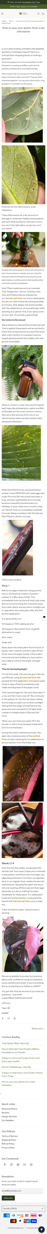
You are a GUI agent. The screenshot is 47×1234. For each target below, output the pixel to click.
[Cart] (43, 13)
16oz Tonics (21, 7)
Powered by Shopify (33, 1228)
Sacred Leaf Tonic (13, 298)
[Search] (38, 13)
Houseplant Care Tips (31, 2)
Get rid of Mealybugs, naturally (16, 1067)
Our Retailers (8, 1120)
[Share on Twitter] (8, 1018)
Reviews (5, 1112)
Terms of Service (10, 1136)
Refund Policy (8, 1143)
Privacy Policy (8, 1147)
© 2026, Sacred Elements (16, 1228)
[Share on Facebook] (2, 1018)
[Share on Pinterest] (14, 1018)
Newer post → (38, 1028)
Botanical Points (9, 1109)
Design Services (9, 1116)
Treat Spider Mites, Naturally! (15, 1043)
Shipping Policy (9, 1140)
